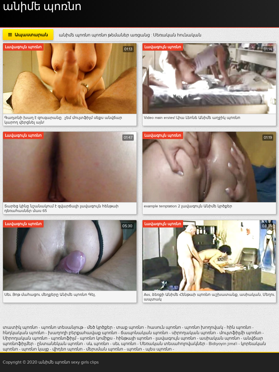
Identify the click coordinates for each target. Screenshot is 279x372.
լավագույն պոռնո (176, 338)
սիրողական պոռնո (194, 333)
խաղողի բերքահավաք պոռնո (82, 333)
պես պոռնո (158, 349)
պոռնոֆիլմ (63, 338)
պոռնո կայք (35, 349)
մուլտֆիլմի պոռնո (240, 333)
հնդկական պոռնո (23, 333)
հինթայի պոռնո (134, 338)
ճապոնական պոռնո (144, 333)
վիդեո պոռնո (67, 349)
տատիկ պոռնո (20, 327)
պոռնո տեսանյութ (62, 327)
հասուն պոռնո (164, 327)
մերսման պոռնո (104, 349)
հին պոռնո (239, 327)
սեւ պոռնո (124, 343)
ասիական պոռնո (219, 338)
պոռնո (134, 349)
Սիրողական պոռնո (25, 338)
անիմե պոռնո (42, 6)
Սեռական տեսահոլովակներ (173, 343)
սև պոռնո (97, 343)
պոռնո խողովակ (203, 327)
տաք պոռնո (130, 327)
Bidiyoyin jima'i (223, 343)
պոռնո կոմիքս (96, 338)
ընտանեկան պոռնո (60, 343)
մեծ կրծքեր (100, 327)
